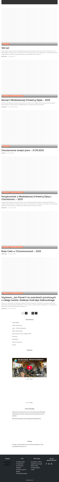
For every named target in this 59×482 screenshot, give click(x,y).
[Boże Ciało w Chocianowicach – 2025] (29, 230)
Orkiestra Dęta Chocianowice (16, 95)
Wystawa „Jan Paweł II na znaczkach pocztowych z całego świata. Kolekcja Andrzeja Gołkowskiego (28, 298)
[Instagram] (49, 464)
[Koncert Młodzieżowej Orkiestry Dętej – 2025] (29, 79)
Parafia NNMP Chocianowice (16, 293)
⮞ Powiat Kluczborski (21, 473)
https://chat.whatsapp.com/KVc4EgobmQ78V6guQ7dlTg (26, 418)
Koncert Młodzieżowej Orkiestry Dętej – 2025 (25, 100)
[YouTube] (51, 464)
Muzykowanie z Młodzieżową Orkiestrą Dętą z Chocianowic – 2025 (26, 198)
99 (32, 313)
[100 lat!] (29, 27)
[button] (31, 379)
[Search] (54, 2)
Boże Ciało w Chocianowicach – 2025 (21, 251)
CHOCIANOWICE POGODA (7, 464)
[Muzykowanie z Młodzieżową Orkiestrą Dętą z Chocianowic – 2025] (29, 175)
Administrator (4, 56)
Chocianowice (6, 43)
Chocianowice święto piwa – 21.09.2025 (22, 150)
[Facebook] (46, 464)
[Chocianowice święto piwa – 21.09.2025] (29, 129)
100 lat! (5, 48)
